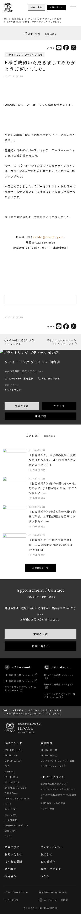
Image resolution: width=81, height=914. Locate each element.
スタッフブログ (50, 869)
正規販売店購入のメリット (54, 783)
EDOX (8, 803)
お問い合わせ (40, 646)
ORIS (7, 836)
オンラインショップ (50, 766)
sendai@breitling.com (49, 237)
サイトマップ (11, 900)
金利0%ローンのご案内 (52, 803)
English (53, 900)
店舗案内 (46, 743)
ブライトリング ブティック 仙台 (45, 18)
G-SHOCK (10, 809)
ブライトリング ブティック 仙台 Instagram (60, 695)
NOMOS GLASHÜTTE (16, 825)
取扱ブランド (13, 743)
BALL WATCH (12, 782)
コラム (44, 876)
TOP (5, 18)
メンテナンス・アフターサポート (57, 789)
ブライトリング (13, 390)
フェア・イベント (52, 847)
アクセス (59, 406)
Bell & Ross (11, 793)
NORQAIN (10, 830)
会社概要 (10, 869)
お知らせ (46, 854)
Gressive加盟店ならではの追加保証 (58, 796)
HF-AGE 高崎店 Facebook (19, 681)
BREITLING (11, 755)
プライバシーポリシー (16, 892)
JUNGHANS (11, 820)
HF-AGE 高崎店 (48, 755)
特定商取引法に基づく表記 (53, 892)
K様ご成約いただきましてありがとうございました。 (34, 21)
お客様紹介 (18, 18)
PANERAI (9, 771)
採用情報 (10, 876)
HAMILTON (11, 814)
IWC (7, 766)
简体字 (64, 900)
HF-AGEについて (52, 777)
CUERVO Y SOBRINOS (17, 798)
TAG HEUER (11, 776)
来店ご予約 (22, 406)
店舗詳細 (40, 416)
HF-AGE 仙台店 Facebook (19, 675)
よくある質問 (13, 862)
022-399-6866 (50, 378)
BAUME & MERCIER (15, 787)
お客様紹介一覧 (40, 567)
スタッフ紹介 (47, 808)
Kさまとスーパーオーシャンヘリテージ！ (61, 341)
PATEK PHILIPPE (14, 749)
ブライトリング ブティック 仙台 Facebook (20, 688)
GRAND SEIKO (13, 760)
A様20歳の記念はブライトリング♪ (19, 341)
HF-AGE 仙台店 (48, 749)
